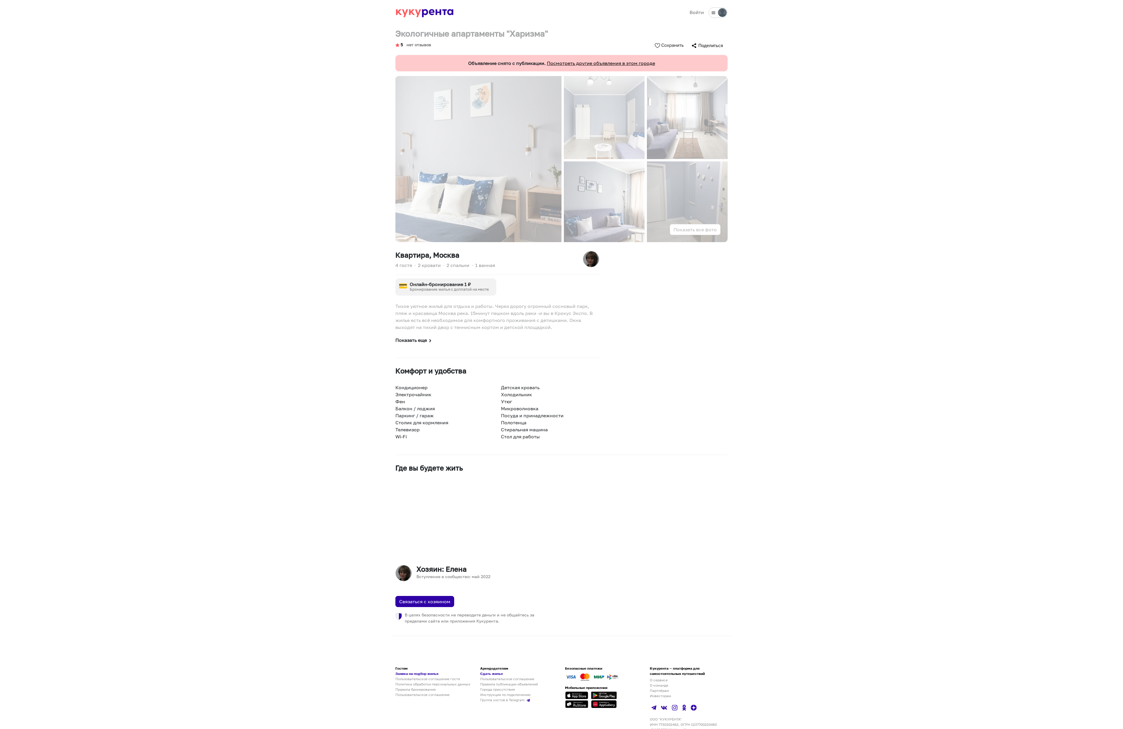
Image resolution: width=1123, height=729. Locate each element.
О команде (659, 685)
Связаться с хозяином (424, 601)
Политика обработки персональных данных (433, 684)
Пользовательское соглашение (422, 694)
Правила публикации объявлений (509, 684)
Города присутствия (497, 689)
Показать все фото (695, 229)
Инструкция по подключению (505, 694)
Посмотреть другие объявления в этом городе (601, 63)
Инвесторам (660, 696)
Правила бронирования (415, 689)
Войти (697, 12)
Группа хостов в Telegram (503, 700)
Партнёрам (659, 690)
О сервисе (659, 680)
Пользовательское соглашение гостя (427, 679)
